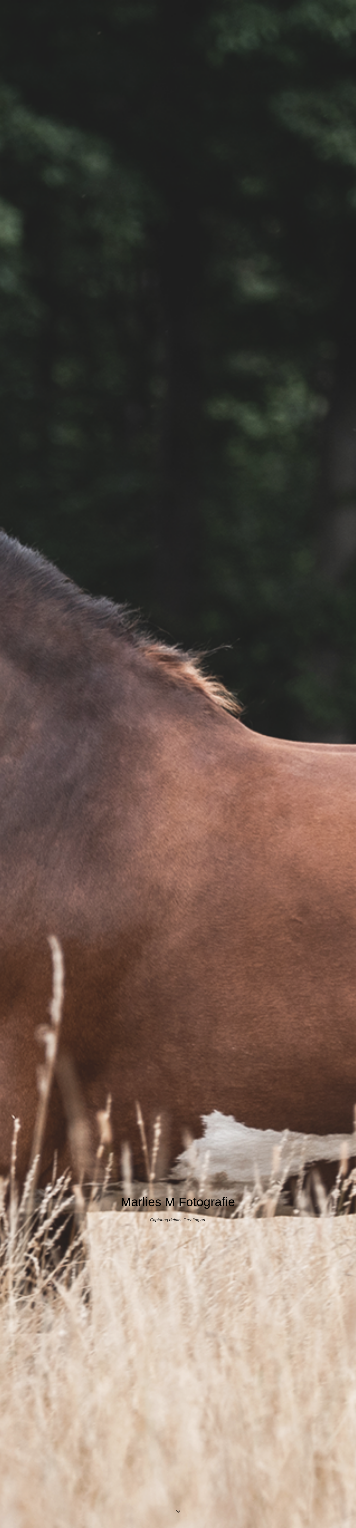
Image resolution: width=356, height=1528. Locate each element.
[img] (178, 764)
